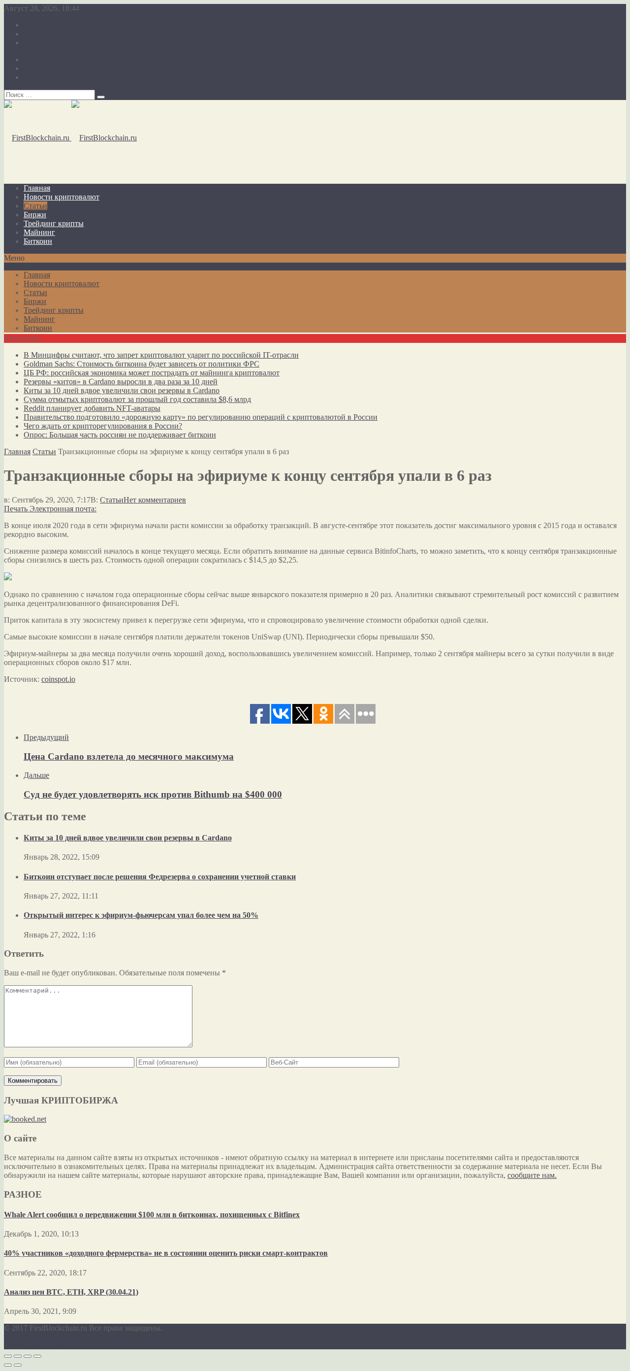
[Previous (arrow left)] (8, 1365)
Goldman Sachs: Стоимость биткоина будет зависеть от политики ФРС (141, 364)
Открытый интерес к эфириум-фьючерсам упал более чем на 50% (141, 915)
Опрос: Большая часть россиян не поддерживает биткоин (120, 435)
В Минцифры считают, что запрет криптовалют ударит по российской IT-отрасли (161, 355)
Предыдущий (46, 737)
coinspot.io (58, 679)
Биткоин (38, 241)
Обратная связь (49, 42)
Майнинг (39, 232)
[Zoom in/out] (37, 1356)
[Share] (18, 1356)
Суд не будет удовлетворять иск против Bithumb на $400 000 (153, 794)
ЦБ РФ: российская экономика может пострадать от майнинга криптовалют (152, 372)
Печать (16, 508)
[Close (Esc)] (8, 1356)
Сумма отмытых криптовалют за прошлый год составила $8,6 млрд (137, 399)
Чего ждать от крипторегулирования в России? (103, 426)
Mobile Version (81, 1344)
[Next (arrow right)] (18, 1365)
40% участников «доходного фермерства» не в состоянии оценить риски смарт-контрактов (166, 1253)
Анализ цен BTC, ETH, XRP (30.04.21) (71, 1292)
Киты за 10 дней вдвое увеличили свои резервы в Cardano (122, 390)
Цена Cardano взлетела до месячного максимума (129, 756)
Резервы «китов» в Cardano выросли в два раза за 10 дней (121, 381)
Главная (37, 188)
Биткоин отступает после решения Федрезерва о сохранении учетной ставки (160, 876)
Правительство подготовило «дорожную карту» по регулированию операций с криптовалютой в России (201, 417)
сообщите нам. (532, 1175)
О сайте (37, 25)
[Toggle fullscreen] (28, 1356)
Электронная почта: (63, 508)
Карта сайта (43, 34)
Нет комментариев (155, 500)
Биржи (35, 214)
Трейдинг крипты (54, 223)
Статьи (35, 205)
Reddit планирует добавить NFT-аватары (92, 408)
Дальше (36, 775)
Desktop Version (30, 1344)
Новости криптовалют (61, 197)
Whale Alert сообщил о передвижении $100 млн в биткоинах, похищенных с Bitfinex (152, 1214)
